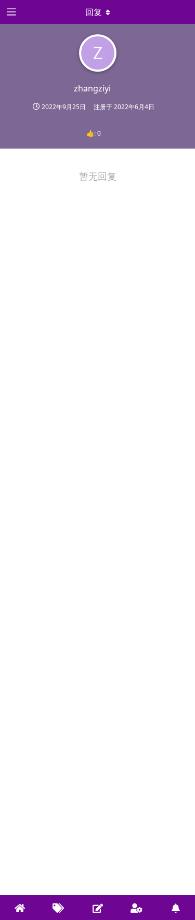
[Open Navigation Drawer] (10, 12)
